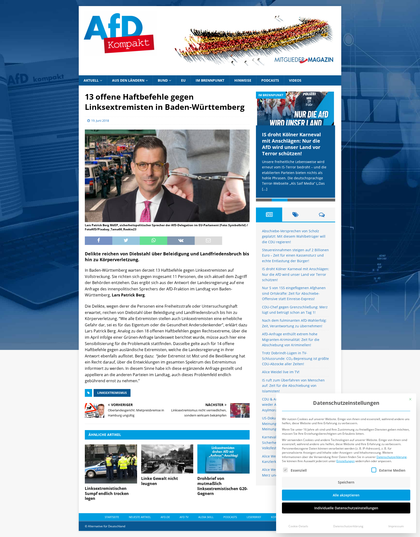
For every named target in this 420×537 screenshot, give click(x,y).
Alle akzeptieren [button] (346, 495)
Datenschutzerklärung (391, 457)
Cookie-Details (298, 526)
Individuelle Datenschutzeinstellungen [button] (346, 508)
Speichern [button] (346, 482)
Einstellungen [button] (345, 461)
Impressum (396, 526)
